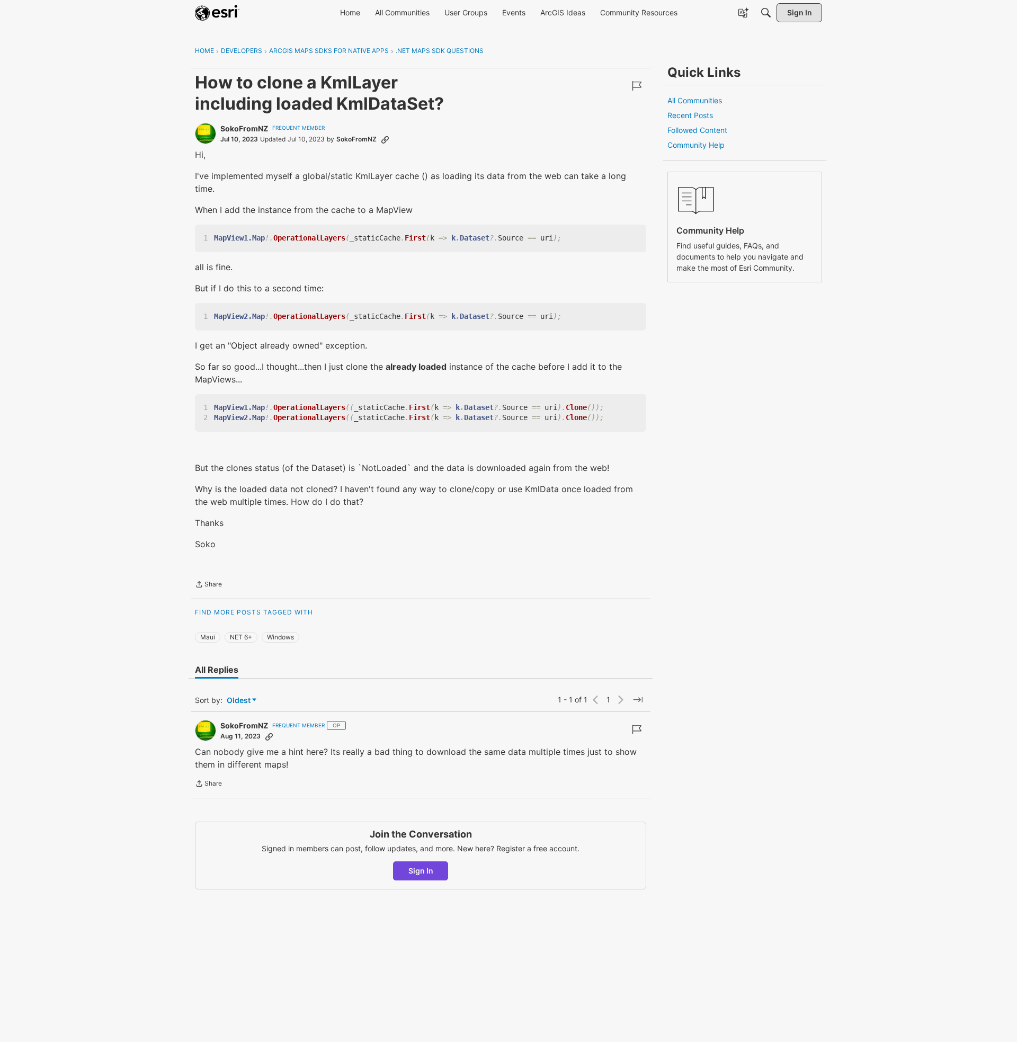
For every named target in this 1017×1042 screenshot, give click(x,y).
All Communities (694, 100)
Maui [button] (207, 637)
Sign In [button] (420, 870)
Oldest (239, 701)
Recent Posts (690, 115)
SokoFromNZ (244, 128)
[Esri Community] (217, 13)
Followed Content (697, 130)
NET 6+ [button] (241, 637)
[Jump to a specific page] (637, 699)
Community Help (696, 144)
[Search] (765, 12)
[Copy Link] (385, 139)
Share (208, 585)
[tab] (217, 670)
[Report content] (636, 85)
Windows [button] (280, 637)
